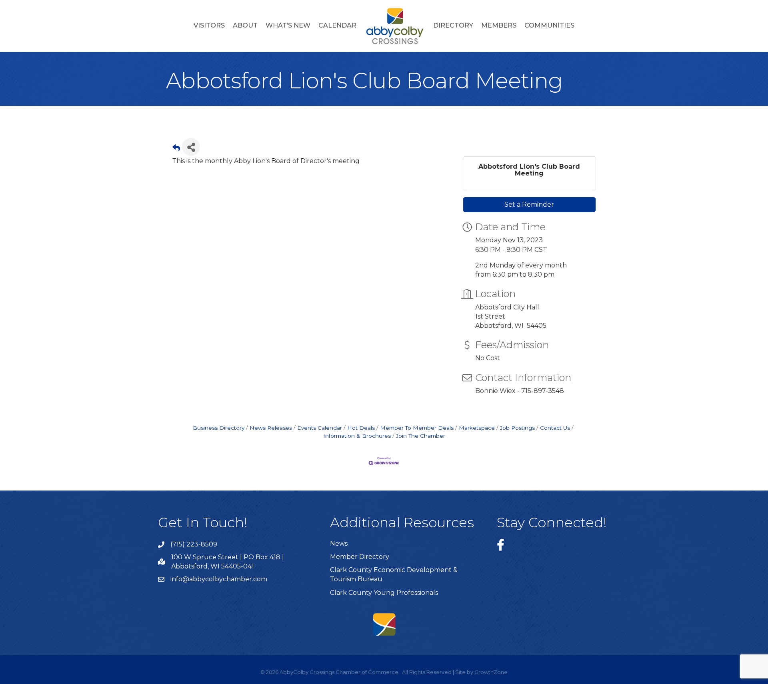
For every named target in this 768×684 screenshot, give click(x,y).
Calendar (337, 25)
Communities (549, 25)
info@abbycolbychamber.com (218, 579)
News (339, 543)
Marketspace (477, 428)
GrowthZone (491, 672)
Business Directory (218, 428)
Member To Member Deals (417, 428)
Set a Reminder (529, 204)
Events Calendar (319, 428)
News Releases (271, 428)
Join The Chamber (420, 436)
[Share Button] (191, 147)
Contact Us (555, 428)
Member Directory (359, 556)
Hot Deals (361, 428)
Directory (453, 25)
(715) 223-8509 (193, 544)
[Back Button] (176, 149)
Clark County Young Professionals (384, 592)
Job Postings (517, 428)
